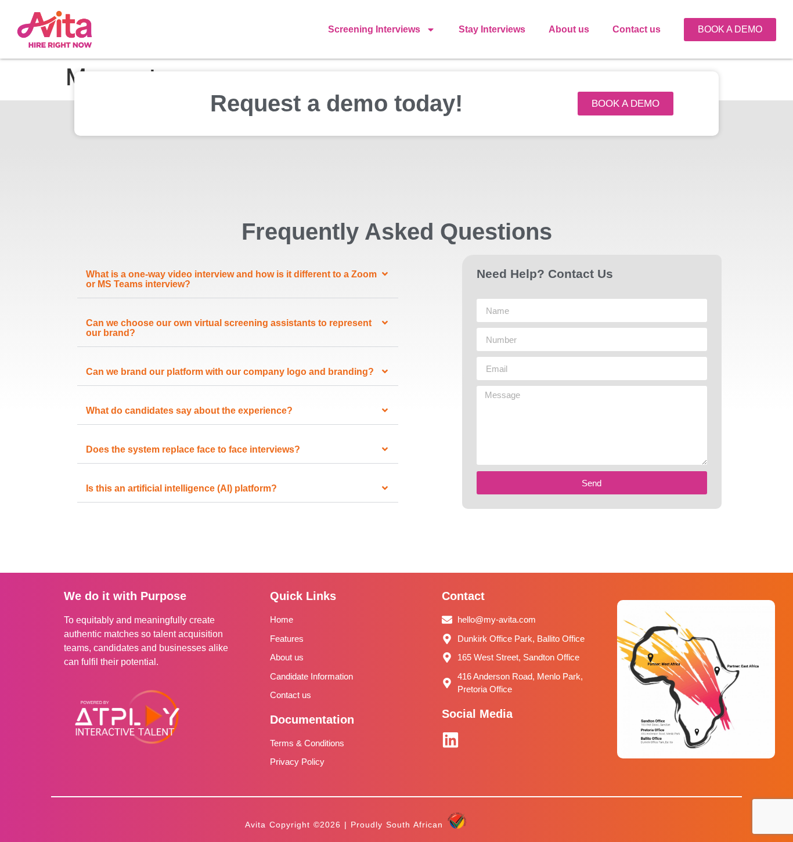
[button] (237, 279)
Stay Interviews (492, 29)
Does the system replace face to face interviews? (193, 449)
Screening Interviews (374, 29)
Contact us (636, 29)
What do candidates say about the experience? (189, 410)
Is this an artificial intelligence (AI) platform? (181, 488)
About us (569, 29)
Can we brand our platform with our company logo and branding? (230, 372)
